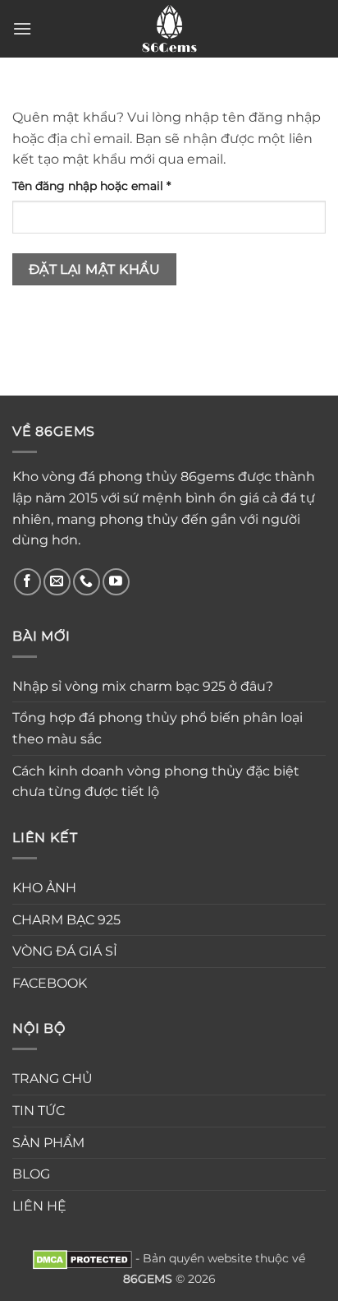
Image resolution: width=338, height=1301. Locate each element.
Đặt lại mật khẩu (94, 269)
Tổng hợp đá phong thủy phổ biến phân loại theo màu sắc (157, 728)
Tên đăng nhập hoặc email (105, 187)
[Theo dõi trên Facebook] (27, 581)
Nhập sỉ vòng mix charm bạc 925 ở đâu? (142, 686)
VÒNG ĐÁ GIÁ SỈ (64, 951)
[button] (22, 28)
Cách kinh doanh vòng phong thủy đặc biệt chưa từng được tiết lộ (155, 781)
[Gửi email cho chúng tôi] (57, 581)
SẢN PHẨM (48, 1143)
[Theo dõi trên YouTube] (116, 581)
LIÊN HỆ (39, 1206)
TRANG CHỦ (52, 1078)
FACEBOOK (49, 983)
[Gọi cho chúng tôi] (86, 581)
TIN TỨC (38, 1110)
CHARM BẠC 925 (66, 920)
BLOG (31, 1174)
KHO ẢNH (44, 888)
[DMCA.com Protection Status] (82, 1258)
